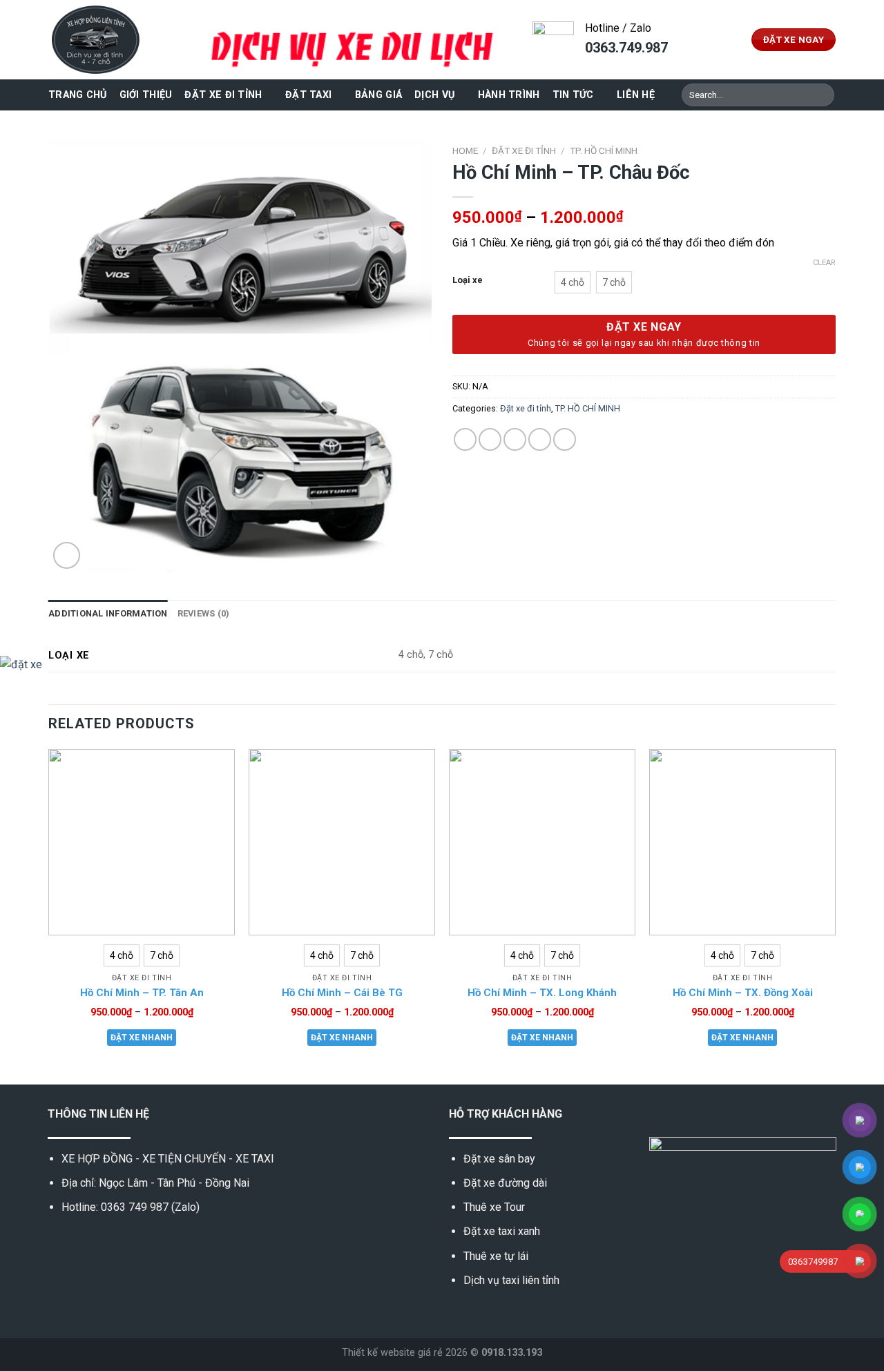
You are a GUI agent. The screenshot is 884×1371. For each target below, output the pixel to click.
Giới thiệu (146, 95)
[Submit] (821, 95)
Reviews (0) (203, 613)
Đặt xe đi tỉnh (223, 95)
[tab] (108, 614)
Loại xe (467, 280)
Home (465, 150)
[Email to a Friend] (514, 439)
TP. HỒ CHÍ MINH (603, 150)
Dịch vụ (434, 95)
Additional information (108, 613)
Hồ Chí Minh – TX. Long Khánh (542, 992)
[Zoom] (66, 555)
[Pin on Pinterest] (539, 439)
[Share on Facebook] (465, 439)
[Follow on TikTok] (89, 1240)
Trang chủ (77, 95)
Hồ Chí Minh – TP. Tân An (142, 992)
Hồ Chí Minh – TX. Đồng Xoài (743, 992)
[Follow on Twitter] (106, 1240)
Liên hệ (636, 95)
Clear (824, 262)
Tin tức (573, 95)
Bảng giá (378, 95)
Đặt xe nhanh (141, 1037)
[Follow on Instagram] (72, 1240)
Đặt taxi (308, 95)
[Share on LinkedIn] (564, 439)
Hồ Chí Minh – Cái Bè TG (342, 992)
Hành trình (509, 95)
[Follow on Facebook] (55, 1240)
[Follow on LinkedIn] (123, 1240)
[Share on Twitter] (490, 439)
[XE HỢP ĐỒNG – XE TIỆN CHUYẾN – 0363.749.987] (117, 39)
